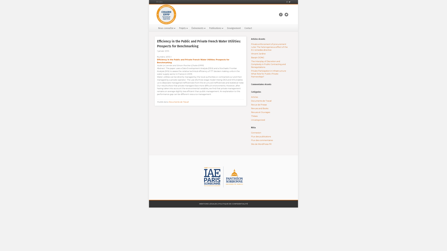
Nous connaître (165, 28)
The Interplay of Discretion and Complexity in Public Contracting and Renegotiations (268, 64)
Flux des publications (261, 136)
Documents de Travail (178, 102)
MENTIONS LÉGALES (208, 204)
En (161, 2)
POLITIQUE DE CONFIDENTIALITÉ (233, 204)
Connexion (256, 133)
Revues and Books (259, 108)
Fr (157, 2)
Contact (248, 28)
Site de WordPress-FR (261, 144)
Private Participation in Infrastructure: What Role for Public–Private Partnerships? (268, 74)
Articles (254, 97)
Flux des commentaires (262, 140)
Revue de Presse (259, 105)
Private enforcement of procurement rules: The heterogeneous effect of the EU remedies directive (269, 47)
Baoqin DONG (257, 57)
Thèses (254, 116)
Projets (182, 28)
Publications (215, 28)
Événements (197, 28)
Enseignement (234, 28)
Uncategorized (258, 120)
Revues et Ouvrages (260, 112)
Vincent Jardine (258, 54)
